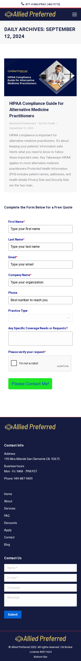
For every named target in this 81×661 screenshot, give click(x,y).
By (47, 123)
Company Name (20, 275)
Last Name (16, 239)
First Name (16, 221)
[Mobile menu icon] (74, 14)
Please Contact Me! (30, 383)
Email (12, 257)
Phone (12, 292)
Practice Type (17, 310)
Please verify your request (27, 352)
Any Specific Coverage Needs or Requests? (38, 328)
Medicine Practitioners (22, 123)
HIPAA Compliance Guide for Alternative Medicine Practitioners (36, 109)
